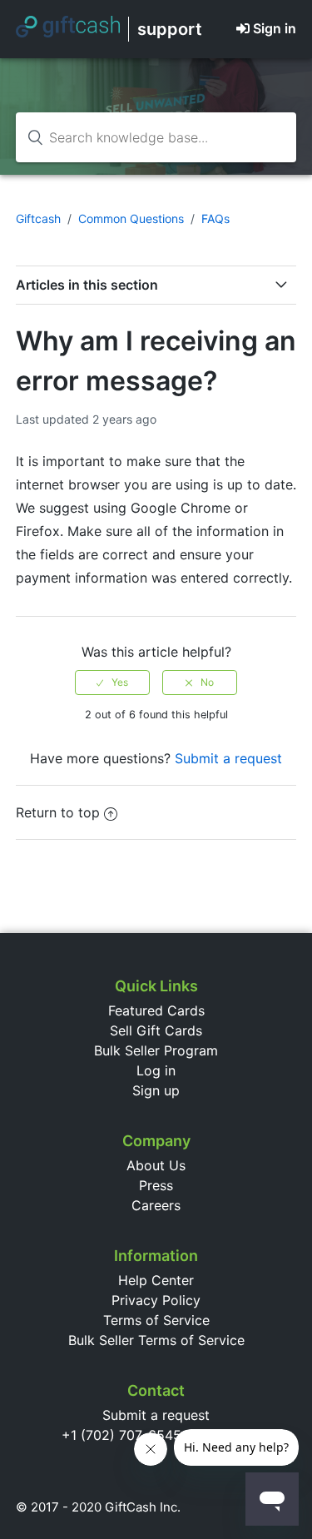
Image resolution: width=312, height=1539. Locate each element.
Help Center (156, 1280)
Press (156, 1185)
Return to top (58, 812)
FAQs (215, 218)
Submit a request (228, 758)
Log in (156, 1070)
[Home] (68, 32)
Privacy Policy (156, 1300)
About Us (156, 1165)
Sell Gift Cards (156, 1030)
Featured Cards (156, 1010)
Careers (156, 1205)
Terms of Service (156, 1320)
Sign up (156, 1090)
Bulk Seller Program (156, 1050)
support (169, 29)
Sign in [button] (274, 28)
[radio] (112, 682)
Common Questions (131, 218)
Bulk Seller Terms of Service (156, 1340)
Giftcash (38, 218)
